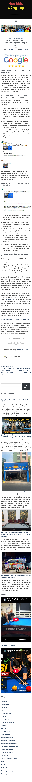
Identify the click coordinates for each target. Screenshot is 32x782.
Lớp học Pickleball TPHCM (9, 759)
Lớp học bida (5, 756)
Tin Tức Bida (5, 768)
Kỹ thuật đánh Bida (7, 753)
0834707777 (10, 299)
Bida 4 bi (4, 707)
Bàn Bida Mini (5, 704)
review (23, 351)
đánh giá (18, 351)
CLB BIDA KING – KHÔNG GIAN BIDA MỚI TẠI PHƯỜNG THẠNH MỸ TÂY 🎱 (14, 493)
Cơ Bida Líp (4, 716)
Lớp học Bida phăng (8, 645)
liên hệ (14, 297)
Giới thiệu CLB (5, 734)
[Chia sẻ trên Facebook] (11, 343)
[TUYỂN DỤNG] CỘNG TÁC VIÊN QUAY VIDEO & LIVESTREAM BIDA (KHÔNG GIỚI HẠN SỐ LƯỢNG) (16, 436)
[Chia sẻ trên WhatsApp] (9, 343)
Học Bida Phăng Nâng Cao (9, 747)
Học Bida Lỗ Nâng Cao (8, 740)
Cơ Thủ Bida (5, 719)
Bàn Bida (4, 701)
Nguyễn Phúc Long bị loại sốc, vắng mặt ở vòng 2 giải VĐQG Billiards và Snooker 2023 (7, 370)
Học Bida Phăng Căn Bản (9, 744)
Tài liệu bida (5, 762)
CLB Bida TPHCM (6, 713)
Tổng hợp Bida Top (18, 38)
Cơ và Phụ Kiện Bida (7, 722)
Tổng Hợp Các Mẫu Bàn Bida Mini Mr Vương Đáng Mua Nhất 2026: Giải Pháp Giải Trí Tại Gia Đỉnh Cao (15, 535)
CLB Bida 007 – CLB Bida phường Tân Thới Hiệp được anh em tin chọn (16, 576)
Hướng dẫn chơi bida (7, 750)
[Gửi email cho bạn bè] (17, 343)
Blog (10, 38)
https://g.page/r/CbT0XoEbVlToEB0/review (15, 319)
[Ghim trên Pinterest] (20, 343)
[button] (16, 21)
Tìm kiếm (4, 382)
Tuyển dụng (5, 774)
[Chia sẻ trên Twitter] (14, 343)
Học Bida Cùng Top (21, 50)
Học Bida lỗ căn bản (7, 737)
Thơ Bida (4, 765)
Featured (4, 728)
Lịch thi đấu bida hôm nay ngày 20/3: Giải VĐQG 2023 (24, 370)
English (3, 725)
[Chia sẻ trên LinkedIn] (23, 343)
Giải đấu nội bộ (5, 731)
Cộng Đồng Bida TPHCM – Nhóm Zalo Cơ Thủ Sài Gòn (15, 401)
